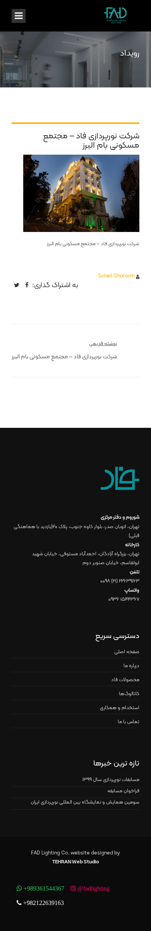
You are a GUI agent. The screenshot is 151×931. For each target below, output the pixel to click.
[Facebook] (27, 285)
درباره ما (131, 666)
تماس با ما (128, 722)
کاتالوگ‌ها (129, 694)
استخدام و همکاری (119, 708)
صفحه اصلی (126, 652)
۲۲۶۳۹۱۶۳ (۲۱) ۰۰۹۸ (119, 581)
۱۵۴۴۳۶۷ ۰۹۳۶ (123, 599)
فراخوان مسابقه (123, 791)
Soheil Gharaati (116, 276)
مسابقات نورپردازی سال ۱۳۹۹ (110, 780)
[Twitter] (16, 285)
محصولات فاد (125, 680)
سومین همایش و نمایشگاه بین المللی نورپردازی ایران (85, 802)
